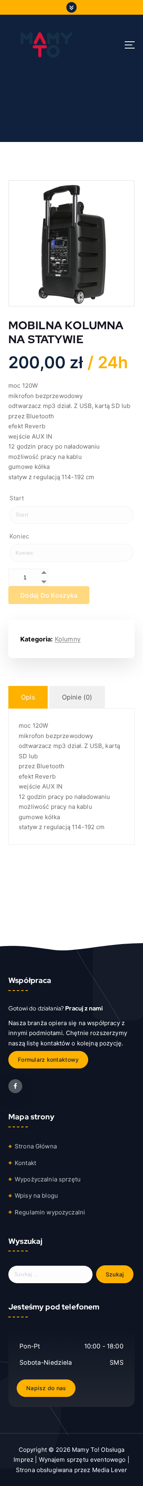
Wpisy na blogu (36, 1195)
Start (17, 498)
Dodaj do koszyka (48, 595)
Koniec (19, 536)
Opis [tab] (28, 697)
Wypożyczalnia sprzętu (48, 1179)
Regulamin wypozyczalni (50, 1212)
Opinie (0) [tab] (77, 697)
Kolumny (68, 639)
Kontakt (25, 1163)
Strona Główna (36, 1146)
